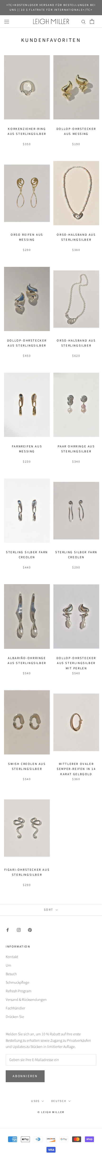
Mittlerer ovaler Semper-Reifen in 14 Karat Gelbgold (76, 769)
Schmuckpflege (17, 982)
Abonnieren (25, 1076)
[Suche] (83, 21)
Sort (49, 910)
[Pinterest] (30, 929)
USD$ (35, 1101)
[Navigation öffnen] (6, 21)
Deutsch (59, 1101)
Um (8, 965)
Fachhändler (15, 1008)
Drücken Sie (15, 1016)
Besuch (11, 974)
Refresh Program (18, 991)
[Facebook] (7, 929)
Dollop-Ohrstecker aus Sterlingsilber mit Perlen (76, 663)
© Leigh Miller (51, 1112)
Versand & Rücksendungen (26, 999)
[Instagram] (19, 929)
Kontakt (12, 956)
